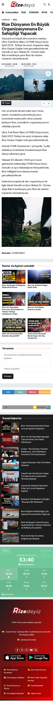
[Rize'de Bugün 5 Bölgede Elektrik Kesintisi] (13, 277)
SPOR (44, 12)
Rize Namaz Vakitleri (15, 678)
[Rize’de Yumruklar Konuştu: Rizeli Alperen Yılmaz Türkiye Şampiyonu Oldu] (13, 299)
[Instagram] (26, 650)
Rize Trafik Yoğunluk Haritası (37, 679)
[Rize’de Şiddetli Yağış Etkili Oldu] (39, 277)
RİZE (23, 12)
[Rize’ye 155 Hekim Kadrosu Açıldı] (39, 299)
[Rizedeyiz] (23, 4)
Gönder (8, 376)
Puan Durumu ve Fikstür (12, 687)
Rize (15, 20)
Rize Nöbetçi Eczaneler (11, 671)
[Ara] (44, 4)
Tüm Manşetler (37, 686)
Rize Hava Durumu (38, 670)
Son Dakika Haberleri (15, 693)
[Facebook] (17, 650)
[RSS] (36, 650)
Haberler (6, 20)
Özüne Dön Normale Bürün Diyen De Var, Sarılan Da (37, 336)
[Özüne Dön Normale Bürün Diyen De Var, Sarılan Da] (39, 325)
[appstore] (14, 658)
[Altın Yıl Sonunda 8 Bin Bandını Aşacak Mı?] (13, 325)
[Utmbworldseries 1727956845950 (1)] (26, 222)
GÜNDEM (33, 12)
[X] (22, 650)
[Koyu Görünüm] (49, 4)
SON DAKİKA (11, 12)
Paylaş (7, 103)
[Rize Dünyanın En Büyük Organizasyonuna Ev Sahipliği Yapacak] (26, 84)
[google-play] (38, 658)
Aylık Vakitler (9, 594)
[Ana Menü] (3, 4)
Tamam (33, 711)
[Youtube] (31, 650)
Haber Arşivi (36, 693)
